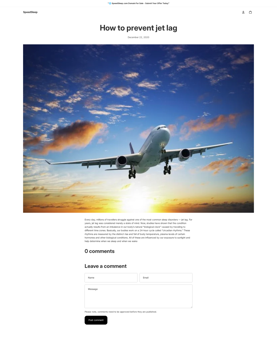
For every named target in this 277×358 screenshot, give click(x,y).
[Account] (243, 12)
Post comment (96, 320)
